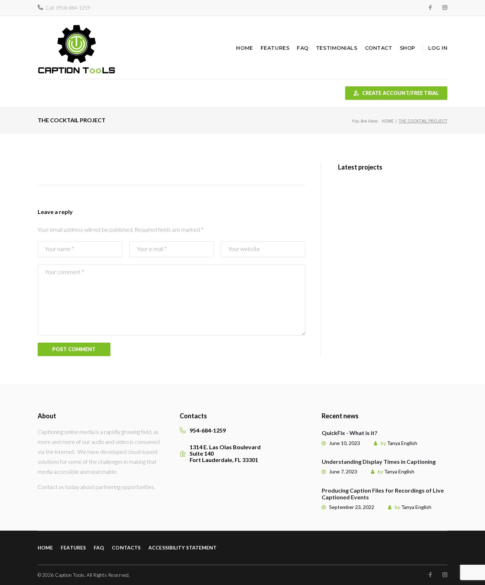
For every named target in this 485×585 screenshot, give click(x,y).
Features (275, 48)
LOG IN (437, 48)
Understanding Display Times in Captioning (379, 461)
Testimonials (337, 48)
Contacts (126, 547)
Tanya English (402, 443)
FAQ (303, 48)
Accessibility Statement (182, 547)
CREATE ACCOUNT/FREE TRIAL (400, 93)
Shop (407, 48)
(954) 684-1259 (73, 8)
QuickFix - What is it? (349, 432)
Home (244, 48)
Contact (378, 48)
